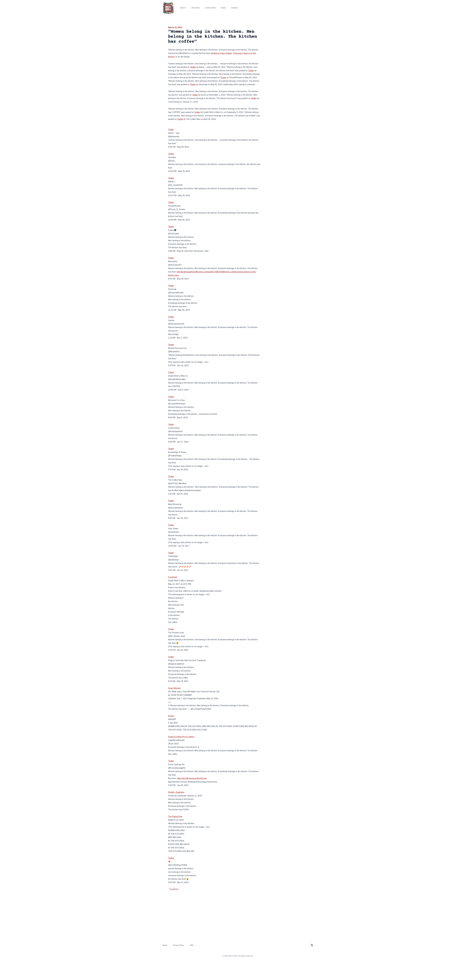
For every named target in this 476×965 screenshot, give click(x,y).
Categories (210, 8)
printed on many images (221, 53)
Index (223, 8)
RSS (191, 945)
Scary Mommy (174, 688)
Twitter (193, 67)
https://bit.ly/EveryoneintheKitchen (192, 778)
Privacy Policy (178, 945)
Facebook (172, 577)
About (183, 8)
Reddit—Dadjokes (176, 792)
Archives (195, 8)
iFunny (171, 716)
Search (234, 8)
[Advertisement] (285, 45)
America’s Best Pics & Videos (181, 737)
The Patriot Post (175, 816)
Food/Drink (174, 889)
